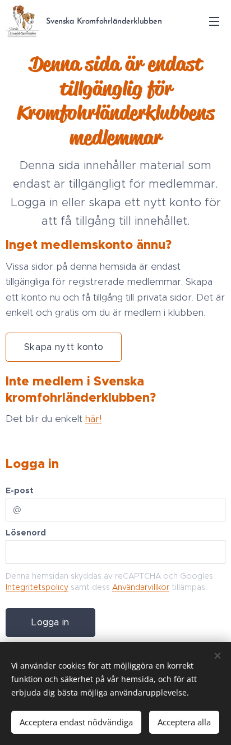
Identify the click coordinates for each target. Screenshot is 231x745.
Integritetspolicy (37, 587)
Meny (214, 21)
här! (93, 418)
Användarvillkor (140, 587)
